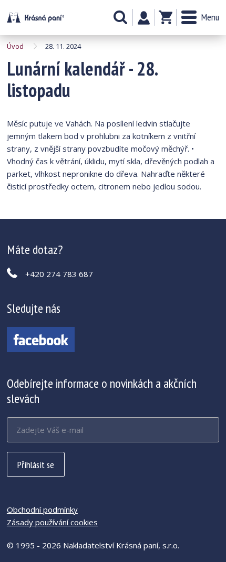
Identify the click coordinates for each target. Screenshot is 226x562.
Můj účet (144, 18)
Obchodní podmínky (42, 509)
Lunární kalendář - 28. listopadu (35, 18)
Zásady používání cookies (52, 522)
